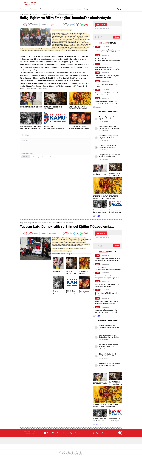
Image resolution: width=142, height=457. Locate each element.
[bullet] (46, 157)
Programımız (44, 9)
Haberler (55, 9)
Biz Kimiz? (33, 9)
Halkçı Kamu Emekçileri (26, 14)
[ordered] (43, 157)
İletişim (86, 9)
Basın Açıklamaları (68, 9)
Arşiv (79, 9)
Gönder (25, 157)
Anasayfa (23, 9)
